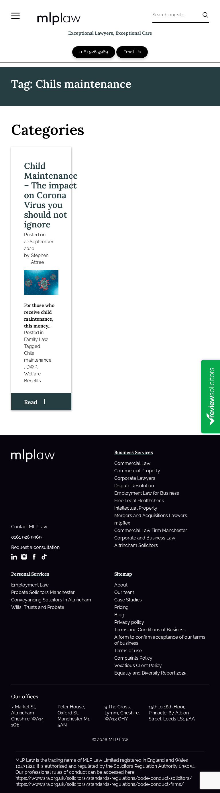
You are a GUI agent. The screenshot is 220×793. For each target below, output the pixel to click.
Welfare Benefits (32, 377)
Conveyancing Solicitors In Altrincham (51, 600)
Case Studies (128, 600)
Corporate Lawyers (134, 478)
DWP (31, 367)
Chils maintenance (37, 356)
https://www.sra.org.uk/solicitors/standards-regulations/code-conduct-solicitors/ (103, 778)
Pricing (121, 607)
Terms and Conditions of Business (150, 629)
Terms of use (128, 650)
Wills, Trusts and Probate (37, 607)
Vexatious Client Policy (138, 665)
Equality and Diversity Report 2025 (150, 673)
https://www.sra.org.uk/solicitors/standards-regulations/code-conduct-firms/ (99, 784)
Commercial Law (132, 463)
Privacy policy (129, 622)
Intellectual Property (135, 508)
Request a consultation (35, 547)
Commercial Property (137, 471)
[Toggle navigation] (15, 16)
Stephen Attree (39, 259)
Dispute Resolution (134, 485)
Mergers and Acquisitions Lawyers (150, 515)
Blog (119, 614)
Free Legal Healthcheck (139, 500)
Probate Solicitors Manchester (43, 592)
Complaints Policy (133, 658)
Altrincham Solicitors (136, 545)
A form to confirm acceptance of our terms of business (159, 640)
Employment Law (30, 585)
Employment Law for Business (146, 493)
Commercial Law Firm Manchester (150, 530)
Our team (124, 592)
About (120, 585)
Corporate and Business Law (144, 538)
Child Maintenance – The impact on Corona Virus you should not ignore (51, 195)
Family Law (36, 339)
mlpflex (122, 523)
